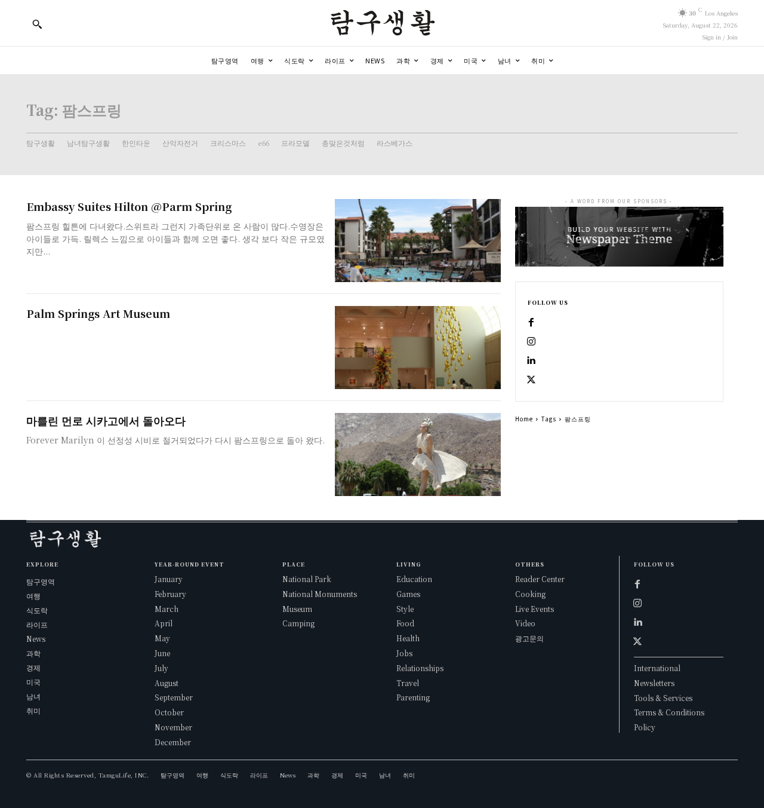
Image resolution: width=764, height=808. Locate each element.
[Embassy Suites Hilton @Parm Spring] (418, 240)
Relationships (419, 668)
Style (405, 609)
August (166, 683)
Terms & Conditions (669, 712)
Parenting (413, 697)
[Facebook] (531, 322)
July (161, 668)
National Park (306, 579)
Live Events (534, 609)
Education (414, 579)
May (162, 638)
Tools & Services (663, 698)
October (169, 712)
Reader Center (540, 579)
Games (408, 594)
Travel (407, 683)
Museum (297, 609)
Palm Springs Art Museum (98, 313)
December (173, 742)
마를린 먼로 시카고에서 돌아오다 (106, 420)
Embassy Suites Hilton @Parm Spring (129, 206)
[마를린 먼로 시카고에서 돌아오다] (418, 454)
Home (524, 418)
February (170, 594)
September (174, 697)
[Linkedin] (531, 360)
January (169, 579)
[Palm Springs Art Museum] (418, 347)
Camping (298, 623)
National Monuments (319, 594)
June (162, 653)
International (657, 668)
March (166, 609)
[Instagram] (531, 341)
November (173, 727)
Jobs (404, 653)
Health (408, 638)
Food (405, 623)
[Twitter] (531, 379)
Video (525, 623)
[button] (37, 24)
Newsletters (654, 683)
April (163, 623)
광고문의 (529, 638)
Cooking (530, 594)
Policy (644, 727)
